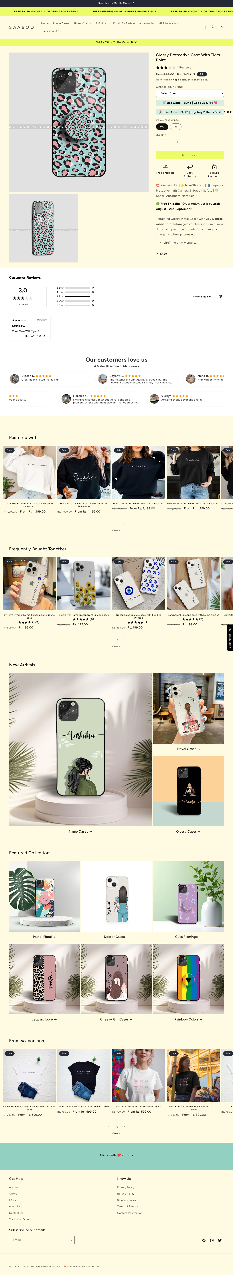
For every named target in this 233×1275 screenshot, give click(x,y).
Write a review (202, 296)
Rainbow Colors (186, 1019)
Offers (13, 1193)
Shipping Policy (126, 1200)
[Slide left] (108, 524)
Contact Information (129, 1213)
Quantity (161, 134)
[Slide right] (125, 524)
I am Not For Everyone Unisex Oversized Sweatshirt (29, 505)
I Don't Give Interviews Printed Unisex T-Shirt (84, 1106)
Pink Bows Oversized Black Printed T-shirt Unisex (193, 1108)
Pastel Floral (42, 937)
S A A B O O (24, 1266)
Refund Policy (125, 1193)
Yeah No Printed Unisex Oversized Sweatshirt (193, 503)
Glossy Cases (186, 831)
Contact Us (16, 1213)
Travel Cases (186, 749)
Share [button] (163, 253)
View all (116, 530)
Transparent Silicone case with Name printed (193, 615)
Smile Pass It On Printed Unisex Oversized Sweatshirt (84, 505)
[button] (102, 23)
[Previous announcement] (10, 42)
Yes (162, 126)
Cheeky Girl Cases (114, 1019)
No (176, 126)
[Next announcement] (223, 42)
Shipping (176, 79)
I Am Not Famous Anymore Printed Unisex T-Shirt (29, 1108)
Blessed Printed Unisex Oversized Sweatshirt (139, 503)
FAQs (12, 1200)
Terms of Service (127, 1206)
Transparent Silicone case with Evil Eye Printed (138, 616)
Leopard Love (42, 1019)
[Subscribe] (70, 1240)
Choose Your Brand (169, 86)
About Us (15, 1206)
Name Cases (78, 831)
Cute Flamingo (186, 937)
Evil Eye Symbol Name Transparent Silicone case (29, 616)
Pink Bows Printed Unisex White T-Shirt (138, 1106)
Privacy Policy (125, 1187)
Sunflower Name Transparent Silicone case (84, 615)
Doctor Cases (114, 937)
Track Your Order (19, 1219)
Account (14, 1187)
